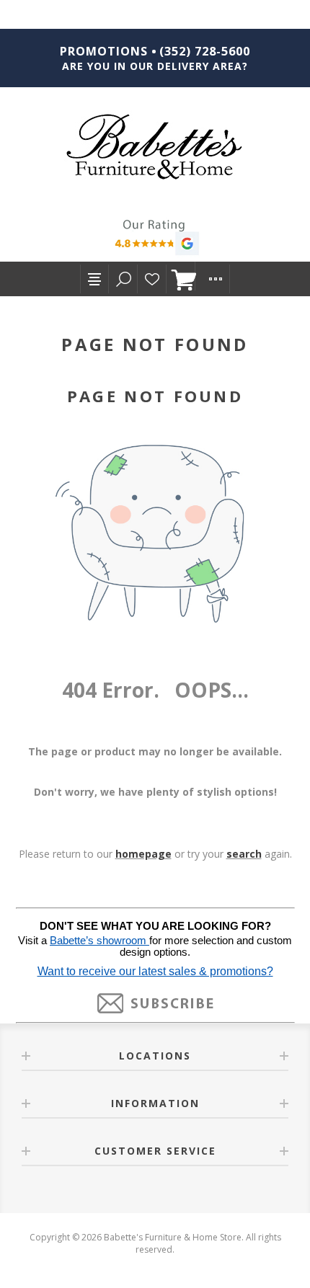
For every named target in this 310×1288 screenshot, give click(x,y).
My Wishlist (152, 279)
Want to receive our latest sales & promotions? (155, 971)
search (244, 854)
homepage (143, 854)
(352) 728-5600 (204, 51)
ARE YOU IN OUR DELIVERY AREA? (155, 66)
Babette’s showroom (99, 940)
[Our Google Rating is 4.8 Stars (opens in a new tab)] (155, 239)
